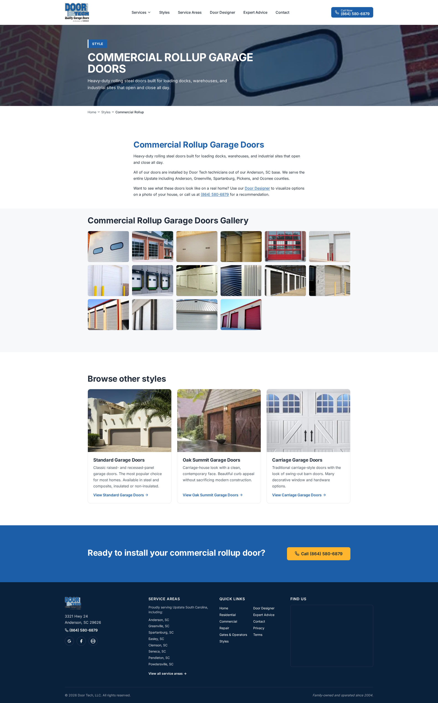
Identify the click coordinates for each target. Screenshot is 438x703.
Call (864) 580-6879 (322, 553)
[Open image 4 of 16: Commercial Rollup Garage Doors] (241, 246)
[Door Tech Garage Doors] (77, 12)
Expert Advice (255, 12)
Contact (282, 12)
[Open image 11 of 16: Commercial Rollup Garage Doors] (285, 280)
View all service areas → (168, 673)
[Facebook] (81, 641)
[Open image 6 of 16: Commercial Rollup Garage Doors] (329, 246)
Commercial (228, 621)
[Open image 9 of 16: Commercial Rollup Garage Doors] (197, 280)
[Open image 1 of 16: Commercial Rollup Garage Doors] (108, 246)
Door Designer (222, 12)
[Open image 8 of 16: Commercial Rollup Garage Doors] (152, 280)
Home (92, 112)
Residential (227, 615)
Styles (164, 12)
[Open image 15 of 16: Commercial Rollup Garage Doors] (197, 314)
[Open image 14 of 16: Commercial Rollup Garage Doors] (152, 314)
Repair (224, 628)
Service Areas (190, 12)
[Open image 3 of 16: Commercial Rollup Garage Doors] (197, 246)
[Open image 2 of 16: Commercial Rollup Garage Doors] (152, 246)
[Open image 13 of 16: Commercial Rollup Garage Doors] (108, 314)
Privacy (258, 628)
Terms (257, 635)
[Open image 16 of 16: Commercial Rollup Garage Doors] (241, 314)
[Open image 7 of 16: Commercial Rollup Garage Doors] (108, 280)
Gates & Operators (233, 635)
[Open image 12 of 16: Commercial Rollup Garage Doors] (329, 280)
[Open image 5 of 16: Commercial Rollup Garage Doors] (285, 246)
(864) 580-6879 (215, 194)
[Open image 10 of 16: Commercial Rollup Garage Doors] (241, 280)
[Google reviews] (69, 641)
